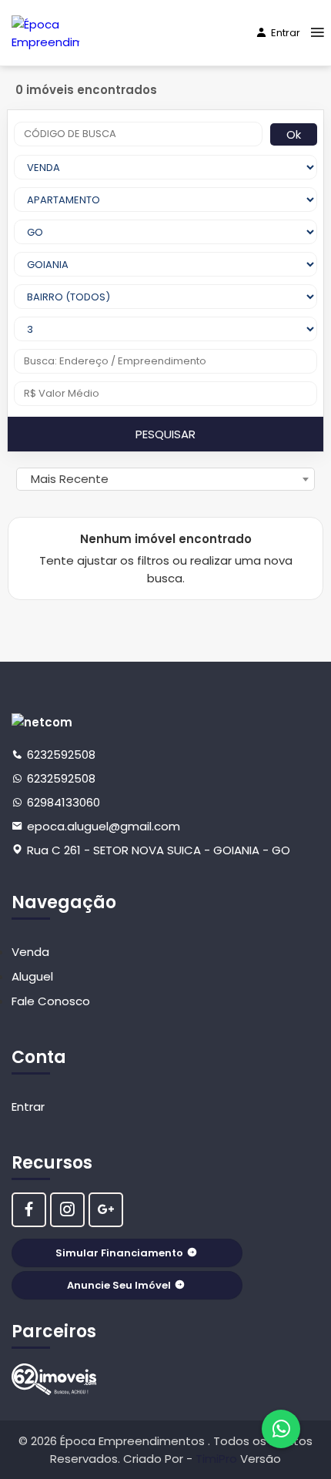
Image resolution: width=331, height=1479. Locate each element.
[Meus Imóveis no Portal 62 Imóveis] (54, 1379)
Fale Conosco (51, 1001)
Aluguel (32, 976)
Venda (30, 952)
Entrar (285, 32)
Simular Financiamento (119, 1253)
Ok (293, 134)
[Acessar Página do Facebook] (29, 1209)
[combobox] (165, 479)
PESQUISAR (165, 434)
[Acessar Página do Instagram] (67, 1209)
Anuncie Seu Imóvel (119, 1285)
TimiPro (218, 1458)
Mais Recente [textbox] (70, 479)
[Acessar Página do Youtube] (106, 1209)
